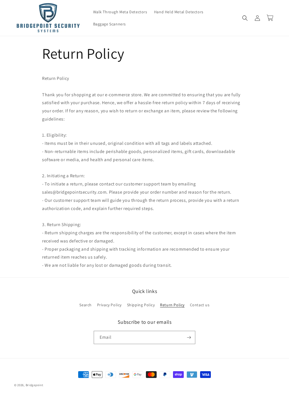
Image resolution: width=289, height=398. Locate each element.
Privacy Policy (109, 304)
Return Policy (172, 304)
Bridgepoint (34, 385)
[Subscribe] (189, 337)
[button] (245, 18)
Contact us (200, 304)
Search (85, 304)
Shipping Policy (141, 304)
